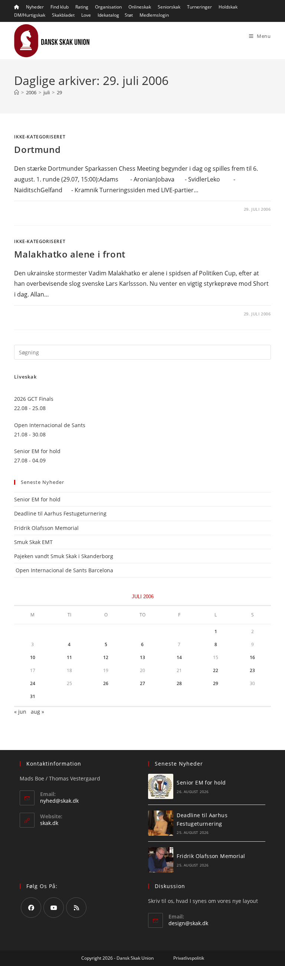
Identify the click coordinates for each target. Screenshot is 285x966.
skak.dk (49, 822)
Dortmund (37, 149)
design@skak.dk (188, 923)
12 (105, 657)
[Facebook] (31, 907)
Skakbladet (63, 15)
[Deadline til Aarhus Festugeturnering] (160, 823)
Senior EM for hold (37, 499)
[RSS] (76, 907)
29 (59, 92)
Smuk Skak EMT (33, 542)
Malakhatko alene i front (69, 254)
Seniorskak (169, 7)
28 (179, 683)
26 (105, 683)
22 (215, 670)
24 (32, 683)
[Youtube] (53, 907)
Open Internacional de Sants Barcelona (63, 570)
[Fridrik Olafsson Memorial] (160, 859)
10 (32, 657)
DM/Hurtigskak (29, 15)
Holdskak (228, 7)
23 (252, 670)
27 (142, 683)
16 (252, 657)
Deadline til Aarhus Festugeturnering (60, 513)
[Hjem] (16, 92)
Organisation (108, 7)
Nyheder (35, 7)
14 (179, 657)
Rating (81, 7)
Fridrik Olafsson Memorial (47, 527)
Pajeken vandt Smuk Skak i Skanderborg (63, 556)
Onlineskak (139, 7)
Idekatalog (108, 15)
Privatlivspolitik (188, 958)
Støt (129, 15)
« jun (20, 711)
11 (69, 657)
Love (86, 15)
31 (32, 696)
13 (142, 657)
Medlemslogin (154, 15)
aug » (37, 711)
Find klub (59, 7)
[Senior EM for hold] (160, 786)
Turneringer (199, 7)
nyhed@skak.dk (59, 800)
